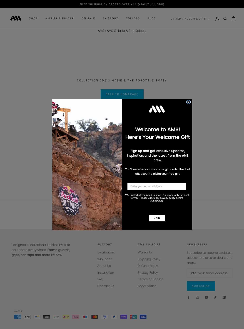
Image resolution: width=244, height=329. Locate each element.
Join (157, 217)
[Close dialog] (188, 102)
